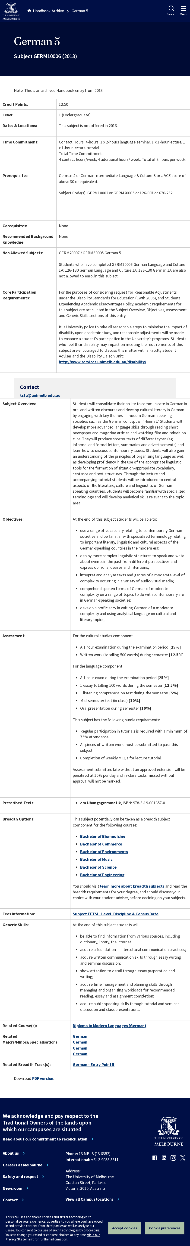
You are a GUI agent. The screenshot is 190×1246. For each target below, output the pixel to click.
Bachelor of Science (98, 867)
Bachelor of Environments (104, 851)
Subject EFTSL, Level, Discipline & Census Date (115, 914)
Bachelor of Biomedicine (102, 836)
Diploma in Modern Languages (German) (109, 1025)
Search (171, 14)
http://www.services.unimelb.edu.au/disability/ (102, 361)
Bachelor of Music (96, 859)
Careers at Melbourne (22, 1165)
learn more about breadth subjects (132, 886)
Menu (183, 14)
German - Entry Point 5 (93, 1064)
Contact (10, 1199)
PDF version (43, 1078)
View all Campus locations (90, 1199)
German (80, 1036)
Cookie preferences (164, 1228)
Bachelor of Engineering (102, 874)
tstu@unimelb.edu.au (40, 395)
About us (11, 1153)
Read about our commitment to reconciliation (45, 1139)
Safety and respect (20, 1176)
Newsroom (12, 1188)
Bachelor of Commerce (101, 844)
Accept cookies (124, 1228)
